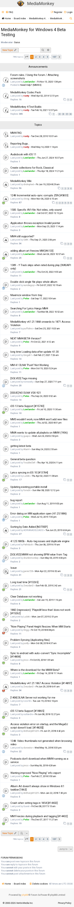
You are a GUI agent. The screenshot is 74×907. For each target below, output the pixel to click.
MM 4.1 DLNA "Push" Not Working (29, 365)
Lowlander (29, 81)
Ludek (26, 476)
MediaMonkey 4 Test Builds (25, 106)
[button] (26, 57)
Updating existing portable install (28, 487)
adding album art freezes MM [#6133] (31, 250)
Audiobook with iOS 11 (23, 154)
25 (67, 114)
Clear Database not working (26, 596)
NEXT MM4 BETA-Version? (25, 338)
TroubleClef (29, 462)
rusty (26, 95)
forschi (27, 490)
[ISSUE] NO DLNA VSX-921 (25, 392)
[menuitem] (9, 12)
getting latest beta (20, 446)
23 (59, 114)
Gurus (17, 42)
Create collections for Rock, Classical (31, 167)
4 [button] (43, 57)
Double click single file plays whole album (33, 281)
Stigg (26, 630)
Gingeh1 (27, 355)
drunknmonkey (30, 557)
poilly (26, 643)
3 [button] (39, 57)
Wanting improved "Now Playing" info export (35, 773)
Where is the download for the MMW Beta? (35, 670)
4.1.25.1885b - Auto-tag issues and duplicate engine (40, 541)
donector (28, 747)
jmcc (25, 660)
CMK (25, 239)
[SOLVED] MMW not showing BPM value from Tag (38, 554)
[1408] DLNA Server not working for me (32, 697)
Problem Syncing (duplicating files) (30, 640)
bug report (16, 500)
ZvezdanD (28, 585)
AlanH (26, 449)
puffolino (28, 328)
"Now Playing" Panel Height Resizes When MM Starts (40, 626)
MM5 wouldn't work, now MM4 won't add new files (39, 419)
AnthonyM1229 (31, 731)
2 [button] (35, 57)
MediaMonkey (40, 3)
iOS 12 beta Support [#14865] (27, 711)
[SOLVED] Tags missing (23, 378)
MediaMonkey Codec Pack (25, 92)
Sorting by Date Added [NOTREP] (29, 526)
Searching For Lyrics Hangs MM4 (29, 308)
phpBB (25, 895)
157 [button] (54, 57)
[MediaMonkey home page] (20, 4)
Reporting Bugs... (19, 143)
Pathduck (28, 544)
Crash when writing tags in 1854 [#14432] (34, 803)
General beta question (23, 459)
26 (70, 114)
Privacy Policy (64, 903)
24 (63, 114)
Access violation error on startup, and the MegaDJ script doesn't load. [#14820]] (39, 726)
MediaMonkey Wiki (20, 181)
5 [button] (47, 57)
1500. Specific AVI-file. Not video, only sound (36, 209)
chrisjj (26, 198)
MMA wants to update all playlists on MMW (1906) (39, 432)
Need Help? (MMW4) (30, 85)
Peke (26, 298)
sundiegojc (29, 285)
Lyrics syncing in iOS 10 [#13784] (29, 472)
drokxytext (28, 184)
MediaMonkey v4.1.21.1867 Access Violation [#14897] (41, 683)
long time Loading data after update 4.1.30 (34, 351)
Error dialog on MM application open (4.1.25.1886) (38, 513)
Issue (13, 567)
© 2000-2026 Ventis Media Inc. (18, 903)
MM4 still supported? (22, 236)
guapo (26, 436)
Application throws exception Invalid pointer (35, 223)
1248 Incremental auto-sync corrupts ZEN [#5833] (39, 195)
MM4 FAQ (16, 132)
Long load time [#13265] (24, 582)
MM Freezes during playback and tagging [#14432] (39, 816)
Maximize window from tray (26, 295)
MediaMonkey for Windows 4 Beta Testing (33, 32)
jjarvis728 (28, 571)
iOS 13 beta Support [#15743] (27, 406)
